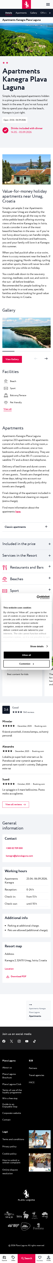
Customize (24, 663)
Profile (49, 1260)
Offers (13, 1260)
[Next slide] (46, 358)
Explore (4, 1260)
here (17, 512)
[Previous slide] (35, 358)
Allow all (26, 655)
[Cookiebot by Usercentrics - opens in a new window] (37, 597)
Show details (37, 646)
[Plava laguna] (26, 1196)
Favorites (40, 1260)
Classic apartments (15, 527)
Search (28, 1258)
